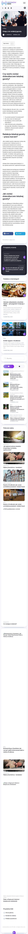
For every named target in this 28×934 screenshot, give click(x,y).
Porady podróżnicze (14, 371)
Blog (5, 28)
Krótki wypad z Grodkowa (11, 340)
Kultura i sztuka (18, 416)
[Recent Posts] (8, 366)
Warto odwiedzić (14, 415)
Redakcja (8, 34)
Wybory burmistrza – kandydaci (12, 467)
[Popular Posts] (19, 366)
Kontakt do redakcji (11, 915)
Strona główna (9, 912)
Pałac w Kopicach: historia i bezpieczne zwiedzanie (17, 418)
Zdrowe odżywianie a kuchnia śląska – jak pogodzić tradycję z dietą (13, 303)
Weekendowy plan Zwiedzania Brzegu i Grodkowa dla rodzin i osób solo (16, 376)
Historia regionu (15, 896)
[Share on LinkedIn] (11, 8)
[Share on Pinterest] (8, 8)
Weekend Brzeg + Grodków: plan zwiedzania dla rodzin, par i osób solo (16, 386)
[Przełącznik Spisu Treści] (11, 43)
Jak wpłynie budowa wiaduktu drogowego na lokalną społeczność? (12, 448)
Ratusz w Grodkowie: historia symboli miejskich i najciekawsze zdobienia (17, 409)
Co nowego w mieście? (10, 624)
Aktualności (6, 444)
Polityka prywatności (11, 918)
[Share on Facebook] (5, 8)
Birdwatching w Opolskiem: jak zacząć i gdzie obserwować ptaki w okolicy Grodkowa (13, 750)
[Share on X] (2, 8)
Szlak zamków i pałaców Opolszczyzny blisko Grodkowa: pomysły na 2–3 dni (17, 398)
